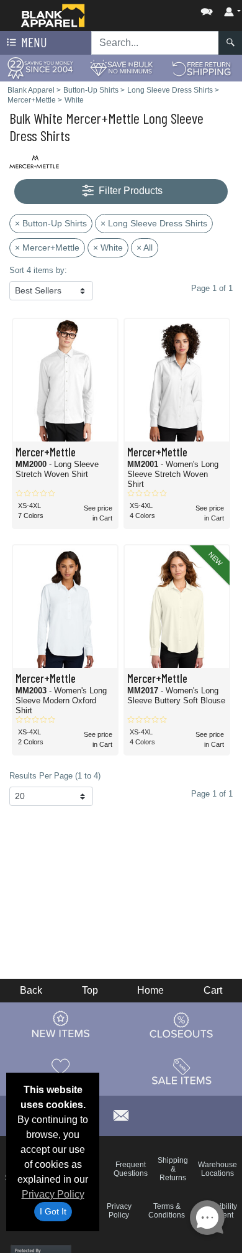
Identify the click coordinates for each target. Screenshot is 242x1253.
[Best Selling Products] (60, 1071)
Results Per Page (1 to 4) (55, 775)
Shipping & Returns (173, 1169)
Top (90, 990)
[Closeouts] (181, 1025)
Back (31, 990)
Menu (33, 42)
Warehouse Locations (217, 1169)
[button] (169, 9)
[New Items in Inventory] (60, 1025)
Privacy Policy (53, 1194)
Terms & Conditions (166, 1210)
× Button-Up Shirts (51, 223)
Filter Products (129, 190)
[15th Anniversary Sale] (40, 67)
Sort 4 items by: (38, 270)
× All (145, 247)
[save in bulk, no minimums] (121, 67)
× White (108, 247)
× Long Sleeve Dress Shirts (154, 223)
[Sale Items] (181, 1071)
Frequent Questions (131, 1169)
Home (150, 990)
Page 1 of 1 (212, 793)
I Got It (53, 1211)
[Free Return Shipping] (201, 67)
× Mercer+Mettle (47, 247)
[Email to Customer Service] (121, 1114)
